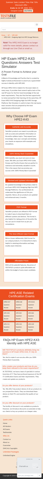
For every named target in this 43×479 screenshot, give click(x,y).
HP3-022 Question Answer (19, 316)
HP (9, 35)
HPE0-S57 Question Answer (7, 304)
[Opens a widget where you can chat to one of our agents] (29, 467)
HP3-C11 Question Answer (7, 327)
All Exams (6, 429)
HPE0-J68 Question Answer (19, 304)
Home (3, 35)
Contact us (7, 439)
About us (6, 442)
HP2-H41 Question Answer (7, 316)
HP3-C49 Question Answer (31, 327)
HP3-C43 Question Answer (19, 327)
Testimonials (7, 432)
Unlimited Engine (9, 455)
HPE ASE (15, 35)
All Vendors (7, 426)
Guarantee (6, 445)
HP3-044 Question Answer (31, 316)
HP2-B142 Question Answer (31, 304)
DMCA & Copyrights (10, 448)
